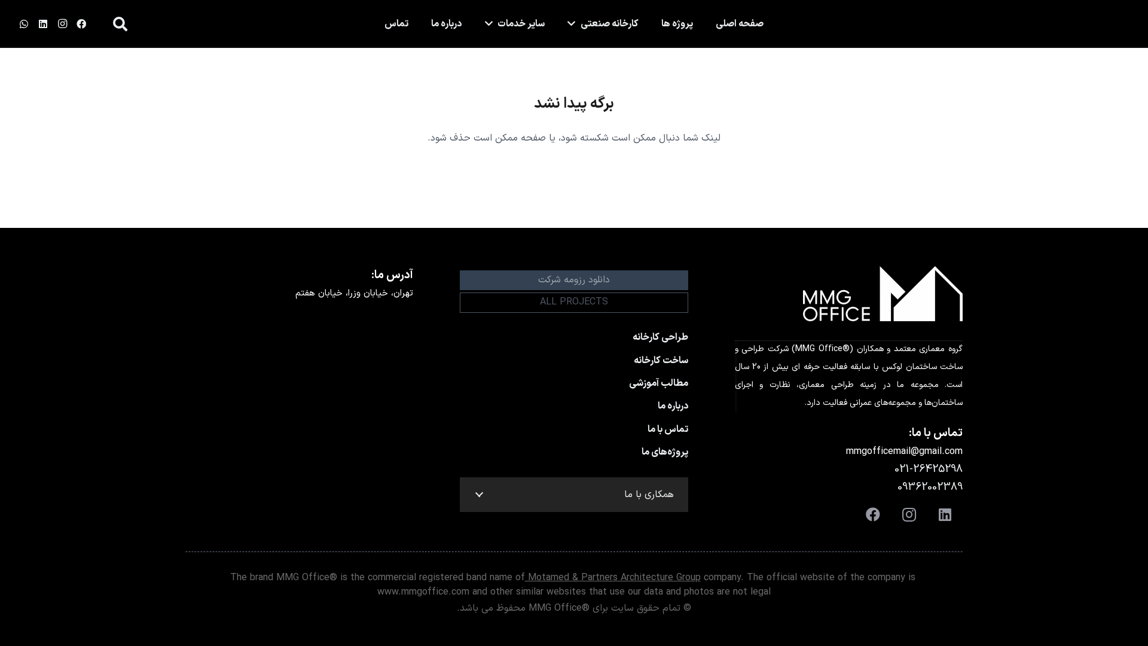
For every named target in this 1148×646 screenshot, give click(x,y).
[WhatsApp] (23, 23)
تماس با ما (668, 429)
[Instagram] (62, 23)
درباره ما (673, 406)
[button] (120, 24)
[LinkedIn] (43, 23)
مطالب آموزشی (658, 383)
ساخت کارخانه (661, 361)
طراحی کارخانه (660, 337)
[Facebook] (81, 23)
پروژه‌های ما (665, 452)
